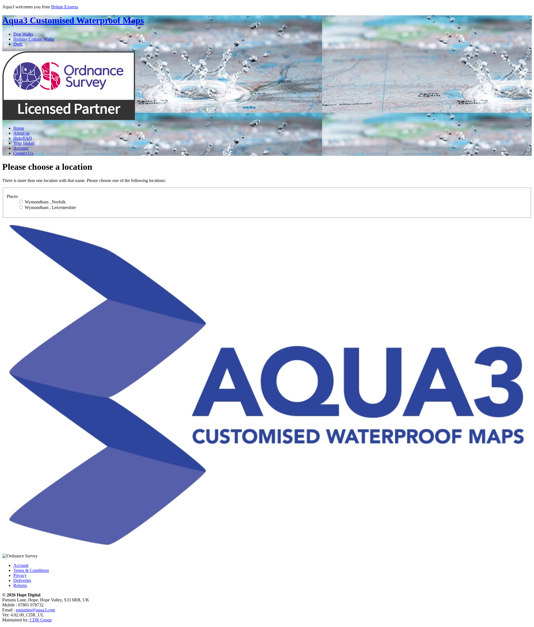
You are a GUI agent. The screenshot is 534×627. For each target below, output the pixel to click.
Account (20, 148)
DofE (18, 44)
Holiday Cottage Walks (33, 39)
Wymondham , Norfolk (45, 202)
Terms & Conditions (31, 570)
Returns (20, 585)
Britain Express (64, 6)
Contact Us (23, 153)
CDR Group (40, 620)
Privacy (20, 575)
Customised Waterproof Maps (73, 20)
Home (18, 128)
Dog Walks (23, 34)
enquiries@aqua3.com (35, 610)
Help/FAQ (22, 138)
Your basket (23, 143)
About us (21, 133)
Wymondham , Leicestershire (50, 207)
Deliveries (22, 580)
